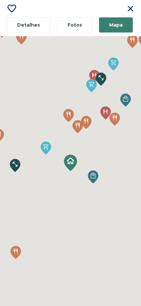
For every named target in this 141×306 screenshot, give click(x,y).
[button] (70, 163)
